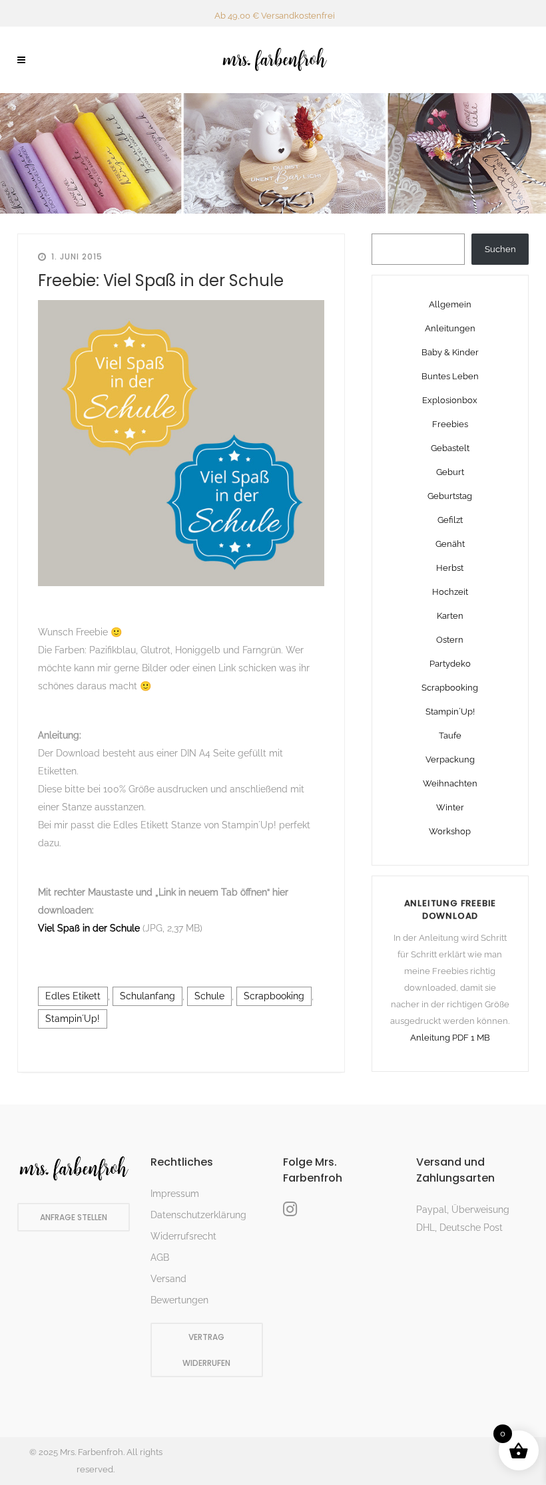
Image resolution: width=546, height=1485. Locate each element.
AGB (159, 1257)
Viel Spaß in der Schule (90, 928)
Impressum (174, 1193)
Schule (209, 996)
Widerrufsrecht (183, 1236)
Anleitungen (450, 328)
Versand (168, 1278)
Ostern (449, 640)
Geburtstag (449, 496)
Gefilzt (450, 520)
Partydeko (450, 664)
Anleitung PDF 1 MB (450, 1038)
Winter (450, 807)
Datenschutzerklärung (198, 1215)
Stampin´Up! (72, 1018)
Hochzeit (450, 592)
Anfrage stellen (73, 1217)
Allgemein (450, 304)
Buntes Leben (450, 376)
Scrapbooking (274, 996)
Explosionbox (449, 400)
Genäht (450, 544)
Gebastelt (450, 448)
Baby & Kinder (450, 352)
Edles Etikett (73, 996)
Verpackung (450, 759)
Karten (450, 616)
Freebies (450, 424)
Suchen (500, 249)
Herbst (449, 568)
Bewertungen (179, 1300)
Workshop (450, 831)
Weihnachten (450, 783)
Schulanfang (147, 996)
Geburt (450, 472)
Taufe (450, 736)
